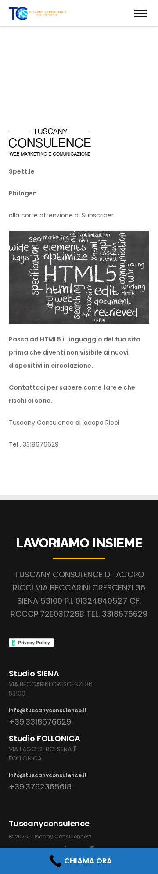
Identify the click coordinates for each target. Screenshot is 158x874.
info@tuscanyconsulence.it (48, 710)
